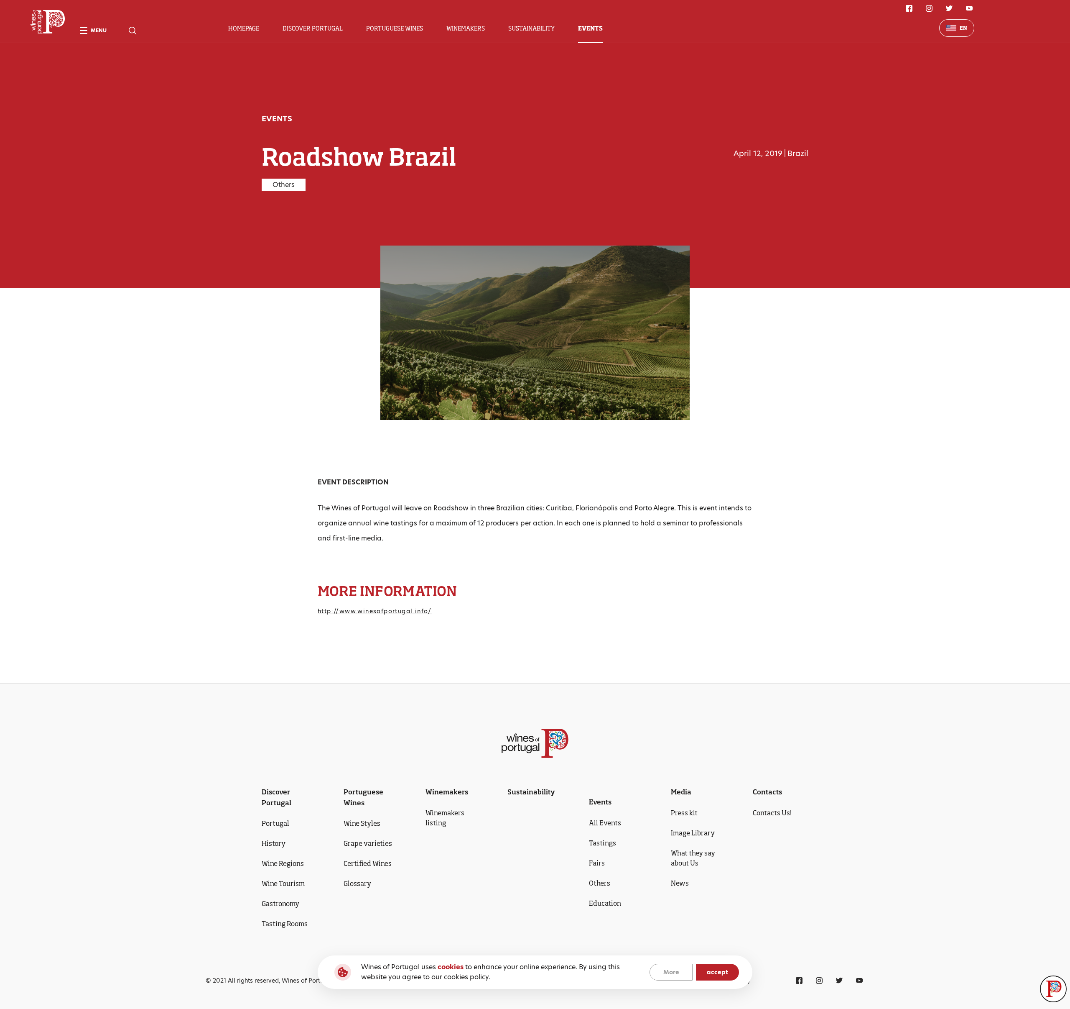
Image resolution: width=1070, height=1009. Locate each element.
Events (590, 28)
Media (681, 792)
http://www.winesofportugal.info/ (375, 611)
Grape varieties (368, 843)
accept (717, 972)
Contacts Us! (772, 813)
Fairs (597, 863)
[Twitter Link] (949, 8)
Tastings (602, 843)
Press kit (684, 813)
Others (599, 883)
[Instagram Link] (929, 8)
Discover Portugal (313, 28)
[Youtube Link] (969, 8)
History (273, 843)
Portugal (275, 823)
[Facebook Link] (909, 8)
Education (605, 903)
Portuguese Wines (394, 28)
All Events (605, 823)
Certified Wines (368, 863)
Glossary (357, 883)
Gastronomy (280, 903)
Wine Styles (362, 823)
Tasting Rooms (285, 923)
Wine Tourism (283, 883)
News (680, 883)
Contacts (767, 792)
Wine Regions (283, 863)
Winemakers (465, 28)
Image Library (693, 833)
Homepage (243, 28)
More (671, 972)
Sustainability (531, 28)
